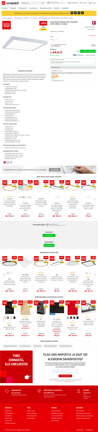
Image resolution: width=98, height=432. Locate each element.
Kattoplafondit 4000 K (65, 346)
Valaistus (10, 18)
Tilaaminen (8, 408)
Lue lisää (53, 78)
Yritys (29, 408)
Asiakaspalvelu (22, 8)
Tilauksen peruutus (10, 423)
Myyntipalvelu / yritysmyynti (53, 390)
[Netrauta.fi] (10, 3)
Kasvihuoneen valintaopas (83, 413)
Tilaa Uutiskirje (65, 376)
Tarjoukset (13, 8)
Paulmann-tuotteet (89, 27)
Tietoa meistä (31, 411)
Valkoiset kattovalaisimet (10, 346)
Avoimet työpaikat (32, 413)
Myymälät (56, 8)
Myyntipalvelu (33, 8)
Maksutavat (8, 411)
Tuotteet (4, 8)
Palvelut (54, 408)
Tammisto (86, 393)
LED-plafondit (37, 346)
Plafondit (26, 18)
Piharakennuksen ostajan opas (84, 416)
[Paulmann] (94, 23)
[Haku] (43, 3)
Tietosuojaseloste (32, 416)
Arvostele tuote (49, 235)
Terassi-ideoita (80, 411)
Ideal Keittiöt (55, 420)
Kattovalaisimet (18, 18)
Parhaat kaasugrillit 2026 (83, 418)
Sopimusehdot (31, 418)
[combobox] (32, 3)
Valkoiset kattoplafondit (50, 346)
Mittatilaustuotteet (56, 418)
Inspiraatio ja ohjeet (46, 8)
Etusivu (4, 18)
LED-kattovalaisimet (25, 346)
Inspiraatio (79, 408)
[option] (52, 40)
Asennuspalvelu (55, 411)
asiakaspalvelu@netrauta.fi (19, 395)
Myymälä (86, 390)
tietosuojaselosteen (67, 381)
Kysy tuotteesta (49, 245)
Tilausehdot (8, 416)
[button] (63, 45)
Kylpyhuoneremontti (57, 413)
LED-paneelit (33, 18)
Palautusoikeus (9, 413)
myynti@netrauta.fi (49, 396)
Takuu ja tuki (8, 418)
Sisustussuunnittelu (57, 416)
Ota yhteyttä (15, 393)
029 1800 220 (49, 393)
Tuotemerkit (65, 8)
